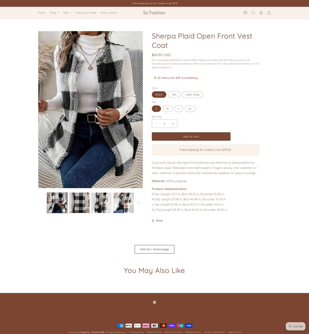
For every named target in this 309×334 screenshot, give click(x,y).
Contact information (214, 332)
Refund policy (154, 332)
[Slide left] (42, 203)
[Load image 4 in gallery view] (123, 203)
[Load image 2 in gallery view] (79, 203)
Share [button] (159, 220)
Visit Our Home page (154, 249)
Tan (174, 94)
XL (190, 108)
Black (159, 94)
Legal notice (234, 332)
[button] (54, 12)
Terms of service (173, 332)
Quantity (156, 116)
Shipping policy (193, 332)
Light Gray (192, 94)
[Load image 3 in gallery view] (101, 203)
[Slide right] (139, 203)
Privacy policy (136, 332)
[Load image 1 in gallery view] (57, 203)
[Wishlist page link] (245, 12)
